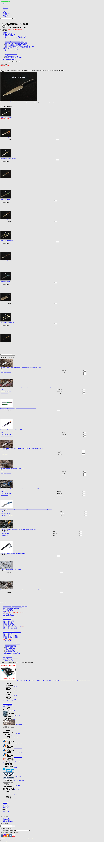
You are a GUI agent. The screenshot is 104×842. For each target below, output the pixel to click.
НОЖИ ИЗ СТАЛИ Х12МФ (8, 620)
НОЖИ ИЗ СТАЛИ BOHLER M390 (10, 637)
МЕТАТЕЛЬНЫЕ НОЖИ (8, 610)
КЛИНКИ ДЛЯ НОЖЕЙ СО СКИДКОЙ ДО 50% (15, 606)
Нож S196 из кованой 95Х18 (5, 281)
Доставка (5, 6)
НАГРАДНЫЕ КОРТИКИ (8, 615)
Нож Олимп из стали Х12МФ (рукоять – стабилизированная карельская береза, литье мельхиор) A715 (21, 448)
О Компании (5, 8)
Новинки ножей (6, 819)
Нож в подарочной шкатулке (7, 373)
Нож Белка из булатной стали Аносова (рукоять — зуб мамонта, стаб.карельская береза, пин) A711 (20, 589)
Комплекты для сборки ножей (11, 56)
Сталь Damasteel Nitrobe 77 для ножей (13, 642)
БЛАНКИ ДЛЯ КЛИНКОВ (8, 654)
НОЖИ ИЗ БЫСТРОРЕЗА (8, 631)
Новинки (5, 32)
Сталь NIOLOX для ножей (10, 646)
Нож (2, 370)
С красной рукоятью (5, 533)
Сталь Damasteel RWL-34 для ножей (12, 644)
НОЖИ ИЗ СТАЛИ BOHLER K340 (10, 635)
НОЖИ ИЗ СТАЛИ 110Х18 (8, 624)
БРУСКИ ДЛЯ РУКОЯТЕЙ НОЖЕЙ (10, 658)
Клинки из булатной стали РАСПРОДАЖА (14, 41)
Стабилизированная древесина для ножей (14, 57)
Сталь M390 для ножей (10, 641)
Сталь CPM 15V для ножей (10, 640)
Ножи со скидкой (6, 820)
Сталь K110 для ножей (10, 649)
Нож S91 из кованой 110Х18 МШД (6, 117)
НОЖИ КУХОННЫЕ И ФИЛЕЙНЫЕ (11, 608)
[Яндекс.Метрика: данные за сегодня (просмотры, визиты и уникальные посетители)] (4, 841)
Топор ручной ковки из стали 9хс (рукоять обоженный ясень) (13, 553)
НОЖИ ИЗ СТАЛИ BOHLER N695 (10, 636)
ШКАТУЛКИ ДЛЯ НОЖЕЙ (8, 660)
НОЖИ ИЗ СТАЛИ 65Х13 (8, 623)
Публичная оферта (7, 811)
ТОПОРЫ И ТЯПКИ (7, 617)
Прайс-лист (5, 805)
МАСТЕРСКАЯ (6, 48)
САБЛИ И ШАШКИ (7, 619)
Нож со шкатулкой (4, 393)
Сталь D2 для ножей (9, 650)
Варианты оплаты (6, 5)
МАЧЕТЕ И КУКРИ (7, 616)
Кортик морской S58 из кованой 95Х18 (7, 322)
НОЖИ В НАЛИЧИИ (7, 33)
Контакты (5, 9)
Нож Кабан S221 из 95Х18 (4, 178)
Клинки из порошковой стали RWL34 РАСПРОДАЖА (16, 45)
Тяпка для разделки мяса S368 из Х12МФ (7, 301)
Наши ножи (5, 802)
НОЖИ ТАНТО (6, 613)
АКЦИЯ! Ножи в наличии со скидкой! (8, 59)
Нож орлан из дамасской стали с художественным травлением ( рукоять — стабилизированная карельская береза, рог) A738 (26, 509)
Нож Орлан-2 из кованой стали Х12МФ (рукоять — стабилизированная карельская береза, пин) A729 (21, 367)
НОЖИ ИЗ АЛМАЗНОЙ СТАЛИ (10, 628)
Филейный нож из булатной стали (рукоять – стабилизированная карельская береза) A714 (18, 529)
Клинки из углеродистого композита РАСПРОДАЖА (16, 42)
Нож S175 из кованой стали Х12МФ (6, 260)
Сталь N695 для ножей (10, 651)
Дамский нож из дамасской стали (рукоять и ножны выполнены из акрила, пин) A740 (18, 408)
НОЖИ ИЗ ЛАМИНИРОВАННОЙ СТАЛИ (14, 626)
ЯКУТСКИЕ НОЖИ (7, 614)
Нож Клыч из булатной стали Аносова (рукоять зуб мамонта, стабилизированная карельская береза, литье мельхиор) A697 (25, 387)
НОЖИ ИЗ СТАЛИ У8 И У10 (9, 629)
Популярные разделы (4, 830)
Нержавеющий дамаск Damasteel (12, 652)
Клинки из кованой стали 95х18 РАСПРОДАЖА (15, 37)
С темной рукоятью (5, 535)
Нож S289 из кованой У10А (5, 219)
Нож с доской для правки (6, 372)
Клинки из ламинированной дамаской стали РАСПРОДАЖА (17, 47)
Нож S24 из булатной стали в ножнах (6, 240)
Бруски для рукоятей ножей (11, 54)
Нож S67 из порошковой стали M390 (6, 137)
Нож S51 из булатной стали (5, 199)
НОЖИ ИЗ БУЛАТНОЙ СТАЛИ (9, 625)
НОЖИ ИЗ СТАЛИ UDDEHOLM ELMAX (12, 632)
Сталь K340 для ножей (10, 648)
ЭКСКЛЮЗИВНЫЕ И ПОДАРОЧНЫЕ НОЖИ (12, 607)
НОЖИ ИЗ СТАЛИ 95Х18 (8, 621)
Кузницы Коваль (13, 101)
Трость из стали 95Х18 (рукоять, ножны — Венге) (10, 569)
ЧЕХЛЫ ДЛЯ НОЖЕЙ (7, 659)
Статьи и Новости (6, 806)
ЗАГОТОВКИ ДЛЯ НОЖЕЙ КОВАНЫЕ (11, 653)
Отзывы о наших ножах (8, 821)
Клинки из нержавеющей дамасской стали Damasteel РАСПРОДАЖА (19, 46)
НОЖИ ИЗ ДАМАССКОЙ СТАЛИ (10, 627)
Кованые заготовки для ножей (11, 49)
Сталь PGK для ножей (9, 647)
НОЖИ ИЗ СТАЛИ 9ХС (8, 622)
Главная (4, 800)
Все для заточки (8, 55)
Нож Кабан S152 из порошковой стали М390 (8, 158)
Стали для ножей (8, 51)
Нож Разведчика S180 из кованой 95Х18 (7, 342)
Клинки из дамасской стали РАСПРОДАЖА (14, 39)
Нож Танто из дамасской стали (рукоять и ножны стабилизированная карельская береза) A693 (19, 488)
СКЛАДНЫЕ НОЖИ (7, 609)
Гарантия (5, 4)
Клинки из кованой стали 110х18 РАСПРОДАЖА (15, 36)
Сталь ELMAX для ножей (10, 645)
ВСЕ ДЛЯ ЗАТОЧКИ (7, 657)
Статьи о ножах (6, 818)
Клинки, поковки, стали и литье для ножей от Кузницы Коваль (22, 838)
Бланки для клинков (9, 52)
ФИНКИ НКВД (6, 611)
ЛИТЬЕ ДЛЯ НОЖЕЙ (7, 655)
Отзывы (4, 3)
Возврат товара (6, 812)
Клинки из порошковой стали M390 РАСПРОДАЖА (16, 44)
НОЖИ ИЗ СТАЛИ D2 (7, 634)
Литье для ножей (8, 50)
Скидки (4, 804)
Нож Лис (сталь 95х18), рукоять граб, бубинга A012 (11, 429)
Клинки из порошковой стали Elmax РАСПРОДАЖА (16, 43)
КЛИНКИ (5, 638)
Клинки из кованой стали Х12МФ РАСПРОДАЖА (15, 38)
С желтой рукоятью (5, 531)
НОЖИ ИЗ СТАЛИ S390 (8, 633)
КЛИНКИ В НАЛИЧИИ (8, 35)
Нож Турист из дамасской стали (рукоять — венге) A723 (12, 468)
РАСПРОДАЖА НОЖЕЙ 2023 (9, 34)
